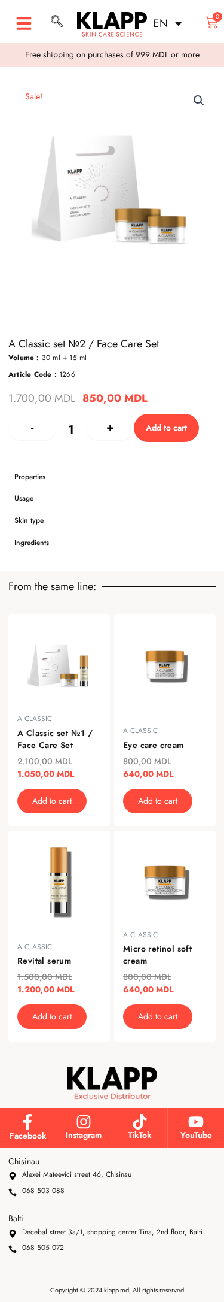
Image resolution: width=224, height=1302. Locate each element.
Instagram (84, 1135)
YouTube (196, 1135)
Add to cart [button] (52, 801)
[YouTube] (196, 1122)
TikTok (139, 1135)
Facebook (28, 1135)
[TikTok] (140, 1122)
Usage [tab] (23, 498)
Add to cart (166, 428)
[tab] (112, 454)
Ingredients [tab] (31, 542)
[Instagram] (83, 1122)
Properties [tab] (29, 476)
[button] (23, 23)
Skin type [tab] (29, 520)
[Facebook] (27, 1122)
